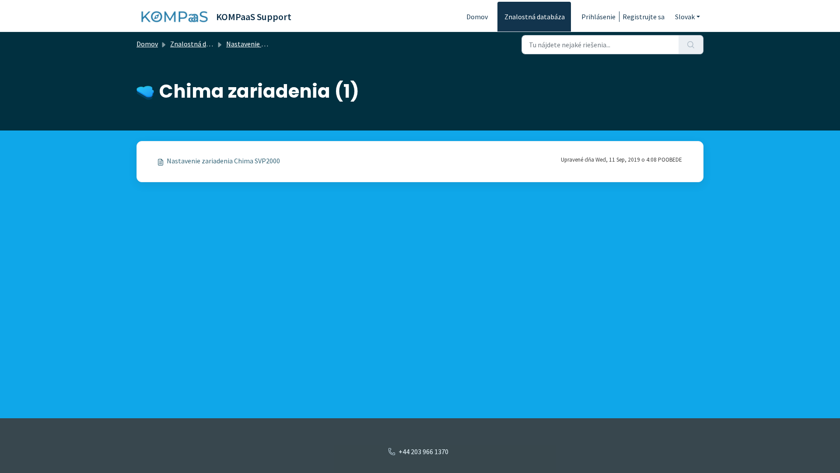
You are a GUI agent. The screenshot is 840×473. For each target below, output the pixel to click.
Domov (477, 16)
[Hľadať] (691, 44)
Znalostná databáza (534, 16)
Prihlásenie (598, 16)
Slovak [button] (685, 16)
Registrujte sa (644, 16)
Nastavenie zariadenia (259, 43)
